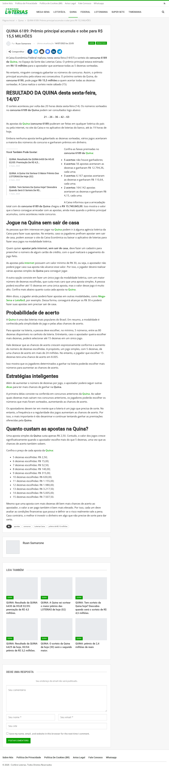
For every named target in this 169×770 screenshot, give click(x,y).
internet (29, 262)
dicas (9, 387)
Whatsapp (99, 3)
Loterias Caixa (39, 526)
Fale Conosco (84, 3)
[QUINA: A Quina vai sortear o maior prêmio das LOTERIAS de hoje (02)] (56, 588)
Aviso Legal (70, 3)
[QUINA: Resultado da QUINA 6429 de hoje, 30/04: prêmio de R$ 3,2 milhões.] (22, 629)
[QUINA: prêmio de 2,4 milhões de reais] (91, 629)
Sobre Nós (7, 3)
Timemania (135, 12)
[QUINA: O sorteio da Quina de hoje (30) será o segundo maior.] (56, 629)
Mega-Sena (43, 12)
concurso (27, 526)
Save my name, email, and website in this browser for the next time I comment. (49, 733)
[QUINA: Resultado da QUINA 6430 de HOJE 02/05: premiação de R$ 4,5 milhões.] (22, 588)
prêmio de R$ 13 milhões (58, 526)
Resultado (101, 43)
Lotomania (101, 12)
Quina (73, 12)
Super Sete (118, 12)
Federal (85, 12)
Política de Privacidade (26, 3)
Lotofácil (59, 12)
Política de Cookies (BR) (51, 3)
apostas (17, 526)
